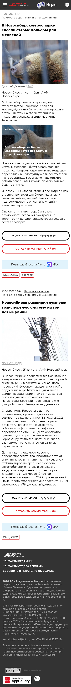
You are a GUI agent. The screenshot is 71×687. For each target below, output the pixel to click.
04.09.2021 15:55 (11, 14)
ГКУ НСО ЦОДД (12, 363)
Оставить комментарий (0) (36, 248)
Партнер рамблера (32, 670)
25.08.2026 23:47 (11, 291)
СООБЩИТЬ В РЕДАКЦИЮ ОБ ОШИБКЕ (28, 570)
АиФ (30, 86)
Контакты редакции (18, 561)
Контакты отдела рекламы (23, 566)
